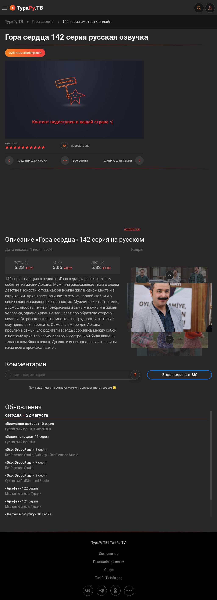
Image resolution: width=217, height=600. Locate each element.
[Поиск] (199, 8)
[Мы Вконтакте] (88, 591)
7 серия (26, 465)
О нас (108, 570)
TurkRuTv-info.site (108, 578)
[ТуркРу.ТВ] (26, 8)
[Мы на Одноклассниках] (115, 591)
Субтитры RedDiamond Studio (56, 455)
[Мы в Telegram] (102, 591)
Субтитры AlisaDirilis (20, 429)
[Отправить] (135, 375)
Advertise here (132, 229)
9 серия (27, 478)
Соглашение (108, 554)
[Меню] (5, 8)
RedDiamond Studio (19, 455)
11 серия (27, 439)
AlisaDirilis (43, 429)
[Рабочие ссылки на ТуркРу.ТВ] (129, 591)
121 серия (23, 504)
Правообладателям (108, 562)
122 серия (23, 491)
